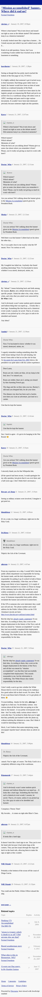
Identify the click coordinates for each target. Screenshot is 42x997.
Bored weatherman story (11, 946)
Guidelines (22, 981)
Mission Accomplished (14, 201)
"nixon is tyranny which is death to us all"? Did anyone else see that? (11, 934)
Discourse (14, 991)
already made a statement (22, 619)
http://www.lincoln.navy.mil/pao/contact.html (17, 614)
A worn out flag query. (10, 966)
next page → (6, 905)
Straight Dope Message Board (12, 2)
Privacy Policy (21, 986)
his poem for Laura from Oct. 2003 (17, 360)
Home (3, 981)
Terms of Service (7, 986)
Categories (12, 981)
